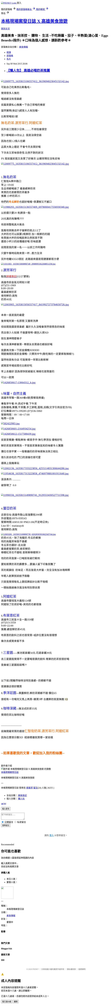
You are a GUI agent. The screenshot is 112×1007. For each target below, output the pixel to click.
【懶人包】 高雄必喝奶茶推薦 (28, 70)
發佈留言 (5, 825)
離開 (15, 1002)
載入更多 (5, 809)
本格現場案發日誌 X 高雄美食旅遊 (34, 21)
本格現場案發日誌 (10, 772)
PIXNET (36, 969)
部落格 (10, 56)
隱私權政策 (71, 969)
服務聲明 (82, 969)
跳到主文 (5, 29)
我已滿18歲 (6, 1002)
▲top (3, 803)
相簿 (9, 52)
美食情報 (23, 47)
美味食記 (22, 795)
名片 (9, 59)
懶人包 (21, 799)
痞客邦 (29, 788)
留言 (35, 788)
